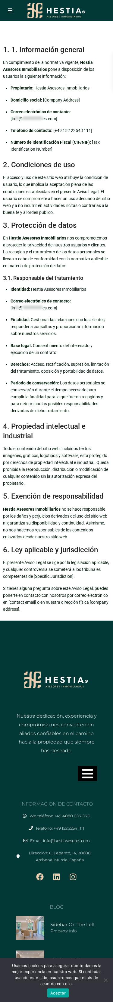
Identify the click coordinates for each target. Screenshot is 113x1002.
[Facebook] (40, 877)
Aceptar (58, 993)
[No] (105, 980)
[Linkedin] (56, 877)
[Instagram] (73, 877)
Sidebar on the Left (72, 924)
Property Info (63, 931)
